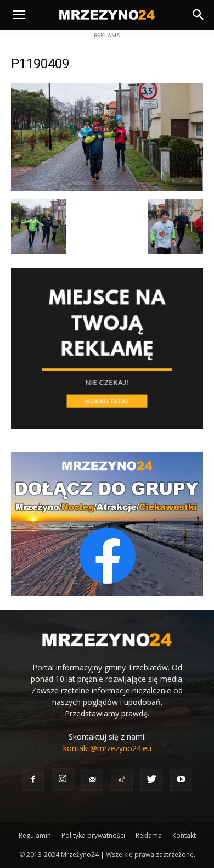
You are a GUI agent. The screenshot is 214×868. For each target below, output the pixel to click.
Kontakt (184, 835)
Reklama (149, 835)
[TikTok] (122, 780)
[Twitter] (151, 780)
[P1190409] (107, 188)
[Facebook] (33, 780)
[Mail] (92, 780)
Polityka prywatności (93, 835)
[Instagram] (63, 779)
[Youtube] (181, 780)
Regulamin (35, 835)
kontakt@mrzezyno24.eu (107, 748)
